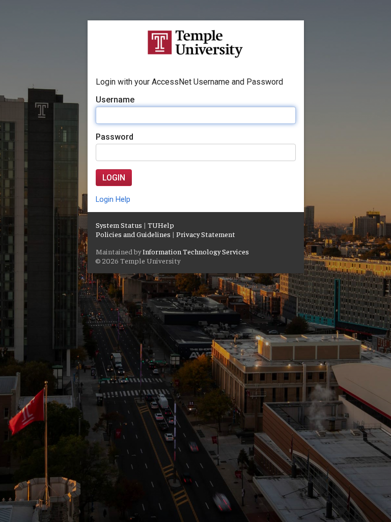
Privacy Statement (205, 234)
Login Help (113, 199)
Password (114, 137)
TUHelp (161, 224)
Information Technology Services (196, 251)
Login (113, 177)
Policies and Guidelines (133, 234)
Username (115, 100)
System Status (119, 224)
